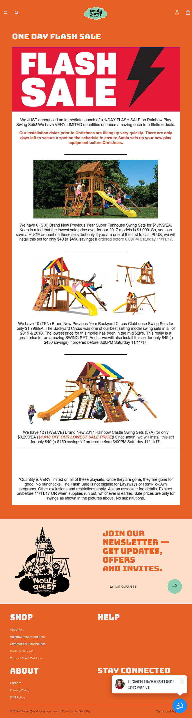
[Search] (16, 12)
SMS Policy (17, 697)
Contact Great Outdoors (26, 658)
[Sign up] (175, 586)
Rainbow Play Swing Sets (27, 636)
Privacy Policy (19, 690)
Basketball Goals (21, 651)
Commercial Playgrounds (28, 644)
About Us (16, 629)
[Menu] (6, 12)
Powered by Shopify (76, 711)
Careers (15, 683)
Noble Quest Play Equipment (40, 711)
